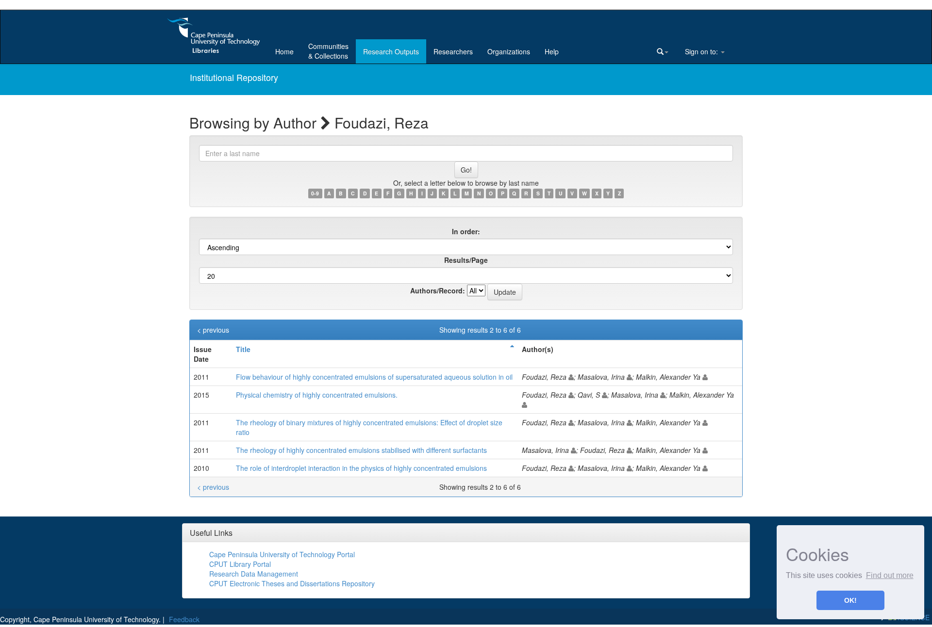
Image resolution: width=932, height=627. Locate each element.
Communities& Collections (328, 51)
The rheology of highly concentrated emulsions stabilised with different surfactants (361, 450)
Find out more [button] (890, 575)
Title (243, 349)
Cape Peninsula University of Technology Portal (282, 554)
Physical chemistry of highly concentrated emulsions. (317, 395)
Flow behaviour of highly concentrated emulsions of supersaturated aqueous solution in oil (374, 377)
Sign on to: (701, 51)
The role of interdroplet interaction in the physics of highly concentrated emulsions (361, 468)
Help (552, 51)
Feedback (184, 619)
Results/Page (466, 260)
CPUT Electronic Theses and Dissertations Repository (292, 583)
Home (284, 51)
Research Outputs (391, 51)
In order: (466, 231)
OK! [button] (850, 600)
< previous (213, 330)
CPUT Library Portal (240, 564)
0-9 (315, 193)
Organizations (508, 51)
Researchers (453, 51)
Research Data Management (253, 574)
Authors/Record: (437, 290)
